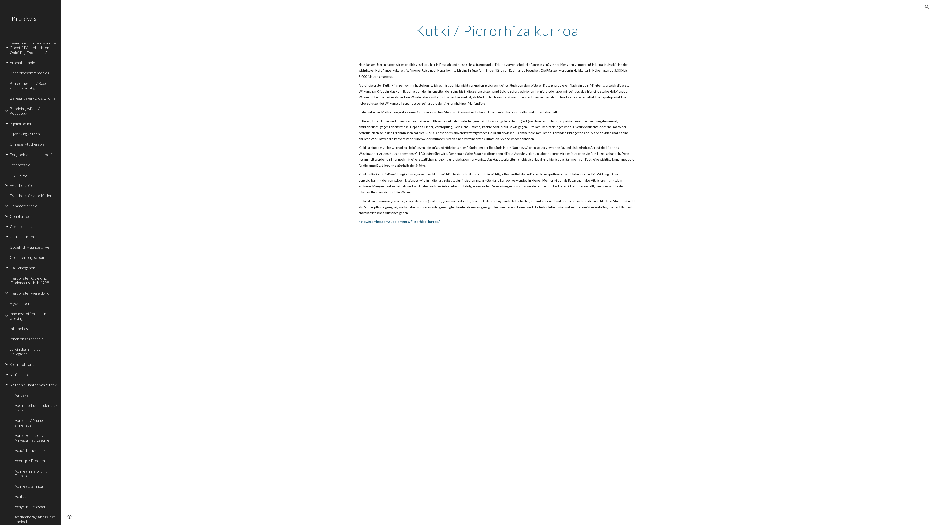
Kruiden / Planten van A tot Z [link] (33, 384)
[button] (927, 7)
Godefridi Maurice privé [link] (29, 247)
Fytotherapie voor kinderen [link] (33, 195)
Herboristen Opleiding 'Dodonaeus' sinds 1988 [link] (29, 280)
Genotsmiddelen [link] (23, 216)
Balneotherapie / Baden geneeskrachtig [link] (29, 85)
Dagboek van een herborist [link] (32, 154)
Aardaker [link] (22, 395)
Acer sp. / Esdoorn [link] (30, 460)
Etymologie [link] (19, 175)
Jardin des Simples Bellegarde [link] (25, 351)
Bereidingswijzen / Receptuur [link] (25, 110)
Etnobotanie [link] (20, 164)
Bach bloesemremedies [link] (29, 72)
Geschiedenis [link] (21, 226)
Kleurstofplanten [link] (24, 364)
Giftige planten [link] (22, 236)
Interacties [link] (19, 328)
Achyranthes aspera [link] (31, 506)
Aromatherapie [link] (22, 62)
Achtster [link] (22, 496)
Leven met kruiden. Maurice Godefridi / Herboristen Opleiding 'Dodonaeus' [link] (33, 48)
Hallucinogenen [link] (22, 267)
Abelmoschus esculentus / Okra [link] (36, 407)
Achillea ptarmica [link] (29, 486)
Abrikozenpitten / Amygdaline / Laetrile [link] (32, 437)
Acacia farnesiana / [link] (30, 450)
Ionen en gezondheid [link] (27, 338)
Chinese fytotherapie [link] (27, 144)
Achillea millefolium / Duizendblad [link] (31, 473)
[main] (497, 30)
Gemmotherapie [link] (23, 205)
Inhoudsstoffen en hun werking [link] (28, 315)
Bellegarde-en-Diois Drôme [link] (33, 98)
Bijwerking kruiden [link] (25, 133)
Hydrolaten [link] (19, 303)
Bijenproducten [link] (22, 123)
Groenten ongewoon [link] (27, 257)
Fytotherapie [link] (21, 185)
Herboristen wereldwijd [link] (29, 293)
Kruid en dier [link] (20, 374)
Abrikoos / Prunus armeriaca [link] (29, 422)
